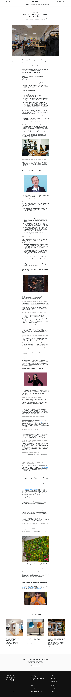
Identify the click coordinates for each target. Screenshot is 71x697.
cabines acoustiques (41, 586)
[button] (9, 1)
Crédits (7, 692)
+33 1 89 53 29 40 (11, 680)
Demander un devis (61, 1)
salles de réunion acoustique (28, 587)
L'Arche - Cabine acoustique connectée (39, 676)
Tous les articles (25, 4)
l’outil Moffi (41, 422)
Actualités (32, 4)
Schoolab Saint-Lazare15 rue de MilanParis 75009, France (11, 678)
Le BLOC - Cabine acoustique (37, 678)
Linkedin (15, 65)
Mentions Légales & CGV (36, 691)
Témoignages (46, 4)
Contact (33, 688)
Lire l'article (8, 645)
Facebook (15, 61)
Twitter (15, 63)
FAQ (32, 690)
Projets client (39, 4)
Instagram (53, 688)
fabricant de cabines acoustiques (31, 489)
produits (39, 588)
